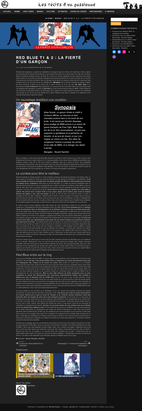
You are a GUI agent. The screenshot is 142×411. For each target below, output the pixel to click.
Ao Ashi (78, 84)
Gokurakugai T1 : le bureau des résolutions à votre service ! (72, 344)
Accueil (7, 11)
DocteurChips (116, 40)
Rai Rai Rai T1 (129, 44)
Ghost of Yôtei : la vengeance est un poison (123, 32)
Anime (17, 11)
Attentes (62, 11)
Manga (40, 11)
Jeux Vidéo (28, 11)
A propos (109, 11)
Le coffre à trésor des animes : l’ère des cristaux (123, 36)
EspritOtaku (34, 67)
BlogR (72, 407)
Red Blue (42, 338)
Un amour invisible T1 (66, 376)
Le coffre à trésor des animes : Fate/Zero (123, 47)
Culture (51, 11)
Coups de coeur (78, 11)
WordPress (54, 407)
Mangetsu (34, 338)
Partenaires (96, 11)
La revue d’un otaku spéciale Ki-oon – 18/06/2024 (31, 344)
